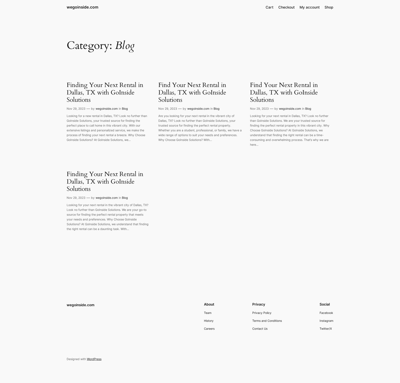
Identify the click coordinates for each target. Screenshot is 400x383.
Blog (125, 108)
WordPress (94, 359)
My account (310, 7)
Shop (329, 7)
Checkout (286, 7)
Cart (269, 7)
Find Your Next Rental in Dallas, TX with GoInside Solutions (192, 93)
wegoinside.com (82, 7)
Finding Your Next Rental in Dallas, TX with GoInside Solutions (105, 93)
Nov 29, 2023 (76, 108)
